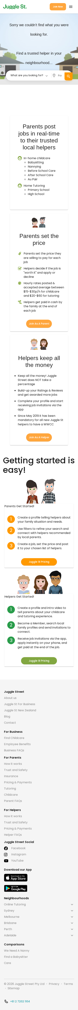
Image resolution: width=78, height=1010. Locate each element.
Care (7, 963)
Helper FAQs (13, 835)
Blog (7, 716)
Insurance (11, 776)
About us (10, 698)
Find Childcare (14, 738)
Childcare (11, 795)
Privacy (54, 984)
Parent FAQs (13, 801)
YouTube (17, 860)
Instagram (18, 854)
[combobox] (29, 75)
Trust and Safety (16, 770)
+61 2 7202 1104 (20, 1001)
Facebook (18, 848)
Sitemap (14, 988)
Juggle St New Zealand (20, 710)
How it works (13, 764)
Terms (68, 984)
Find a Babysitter (16, 957)
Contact (10, 723)
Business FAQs (14, 750)
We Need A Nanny (16, 951)
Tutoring (10, 788)
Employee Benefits (17, 744)
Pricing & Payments (18, 782)
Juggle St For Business (19, 704)
